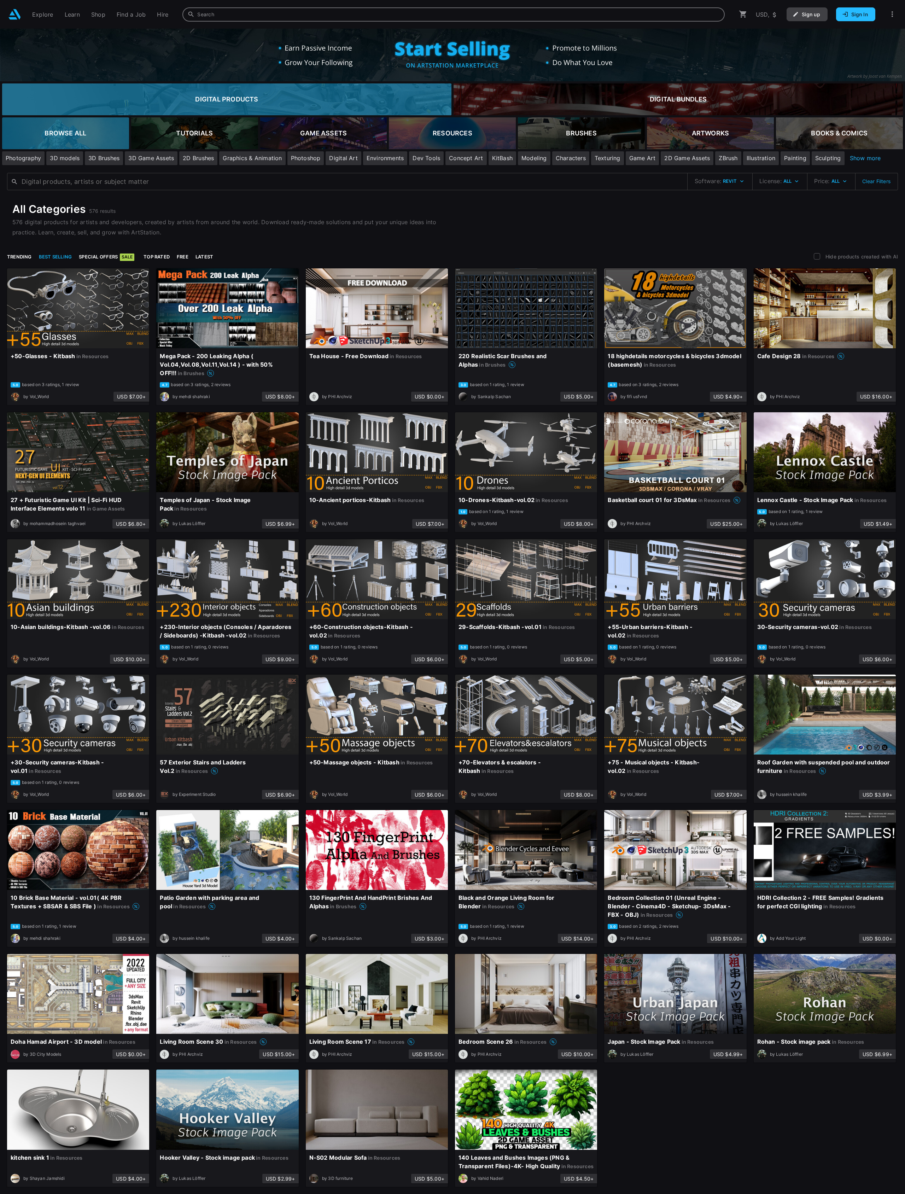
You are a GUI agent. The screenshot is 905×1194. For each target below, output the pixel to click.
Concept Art (466, 158)
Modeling (534, 158)
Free (182, 257)
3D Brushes (103, 158)
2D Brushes (198, 158)
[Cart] (743, 14)
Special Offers (106, 257)
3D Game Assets (151, 158)
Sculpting (828, 158)
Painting (795, 158)
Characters (571, 158)
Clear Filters (876, 181)
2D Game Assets (687, 158)
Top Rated (157, 257)
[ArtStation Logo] (14, 14)
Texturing (607, 158)
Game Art (642, 158)
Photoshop (306, 158)
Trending (19, 257)
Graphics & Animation (252, 158)
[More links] (892, 14)
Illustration (761, 158)
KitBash (502, 158)
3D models (65, 158)
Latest (204, 257)
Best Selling (55, 257)
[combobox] (453, 14)
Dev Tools (426, 158)
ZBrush (728, 158)
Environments (385, 158)
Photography (23, 158)
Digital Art (343, 158)
